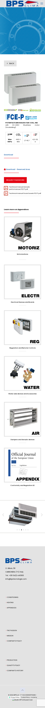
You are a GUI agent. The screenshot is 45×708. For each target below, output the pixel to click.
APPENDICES (11, 608)
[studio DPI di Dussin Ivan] (22, 700)
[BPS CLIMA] (22, 4)
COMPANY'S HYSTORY (15, 670)
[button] (3, 515)
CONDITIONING (12, 597)
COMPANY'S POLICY (14, 641)
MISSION (10, 636)
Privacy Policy (15, 697)
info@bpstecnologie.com (16, 579)
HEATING (10, 602)
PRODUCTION (12, 660)
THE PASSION (12, 630)
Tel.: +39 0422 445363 (14, 575)
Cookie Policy (25, 697)
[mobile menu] (42, 4)
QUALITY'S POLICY (13, 665)
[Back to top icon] (22, 690)
